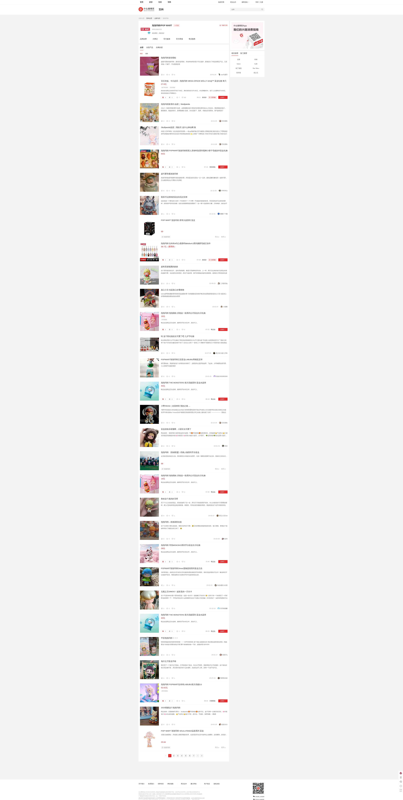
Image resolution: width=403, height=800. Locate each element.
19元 (163, 316)
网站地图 (170, 784)
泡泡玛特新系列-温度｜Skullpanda (175, 104)
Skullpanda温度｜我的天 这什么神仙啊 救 (178, 127)
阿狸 (255, 59)
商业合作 (233, 2)
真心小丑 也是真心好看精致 (172, 290)
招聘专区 (161, 784)
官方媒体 (167, 39)
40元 (163, 386)
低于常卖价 (165, 87)
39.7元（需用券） (168, 247)
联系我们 (151, 784)
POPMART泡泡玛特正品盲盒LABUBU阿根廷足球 (181, 359)
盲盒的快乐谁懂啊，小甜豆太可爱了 (176, 429)
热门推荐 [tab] (243, 53)
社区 (160, 2)
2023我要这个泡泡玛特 (170, 708)
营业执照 (199, 794)
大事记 (155, 39)
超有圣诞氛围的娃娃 (169, 267)
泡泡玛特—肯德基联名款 (171, 522)
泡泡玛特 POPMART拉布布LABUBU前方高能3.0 (181, 684)
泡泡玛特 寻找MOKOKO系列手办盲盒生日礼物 (180, 545)
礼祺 (255, 64)
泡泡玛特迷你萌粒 (168, 58)
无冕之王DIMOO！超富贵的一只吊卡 (176, 592)
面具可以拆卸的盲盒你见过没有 (174, 197)
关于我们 (141, 784)
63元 (163, 154)
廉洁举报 (193, 784)
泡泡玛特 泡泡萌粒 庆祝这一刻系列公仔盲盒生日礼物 (183, 313)
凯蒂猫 (238, 73)
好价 (151, 2)
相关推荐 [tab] (235, 53)
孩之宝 (256, 73)
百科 (161, 9)
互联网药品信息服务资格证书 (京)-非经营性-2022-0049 (180, 794)
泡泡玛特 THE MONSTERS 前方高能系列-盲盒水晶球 (183, 383)
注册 (261, 2)
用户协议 (207, 784)
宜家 (238, 59)
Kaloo (239, 64)
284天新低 (165, 691)
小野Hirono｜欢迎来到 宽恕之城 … (175, 406)
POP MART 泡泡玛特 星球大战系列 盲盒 (178, 220)
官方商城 (179, 39)
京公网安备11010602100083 (147, 792)
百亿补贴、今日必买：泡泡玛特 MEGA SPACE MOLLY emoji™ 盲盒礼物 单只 (193, 81)
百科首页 (149, 18)
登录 (257, 2)
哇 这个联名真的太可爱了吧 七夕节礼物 (177, 336)
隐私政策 (217, 784)
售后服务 (192, 39)
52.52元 (164, 688)
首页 (141, 2)
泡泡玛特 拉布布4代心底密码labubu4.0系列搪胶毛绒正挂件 (186, 243)
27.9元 (164, 84)
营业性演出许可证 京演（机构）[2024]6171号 (151, 794)
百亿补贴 (172, 87)
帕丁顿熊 (239, 68)
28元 (163, 548)
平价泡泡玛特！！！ (169, 638)
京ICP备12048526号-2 (193, 792)
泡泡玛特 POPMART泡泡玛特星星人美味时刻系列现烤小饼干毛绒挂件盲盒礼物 (194, 151)
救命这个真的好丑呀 (169, 499)
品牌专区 (157, 18)
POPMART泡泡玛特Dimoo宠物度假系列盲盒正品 (181, 568)
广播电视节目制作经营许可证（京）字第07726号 (152, 796)
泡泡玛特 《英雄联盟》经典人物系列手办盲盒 (180, 452)
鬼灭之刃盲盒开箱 (168, 661)
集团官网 (221, 2)
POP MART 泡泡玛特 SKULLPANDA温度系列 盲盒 (182, 731)
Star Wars (256, 68)
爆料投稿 (245, 2)
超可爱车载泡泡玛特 (169, 174)
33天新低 (164, 319)
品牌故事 (143, 39)
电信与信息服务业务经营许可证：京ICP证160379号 (171, 792)
